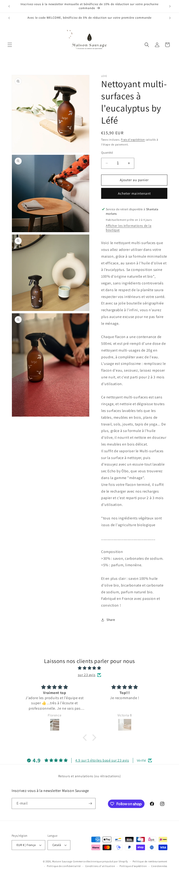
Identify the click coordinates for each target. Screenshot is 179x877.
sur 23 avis (87, 674)
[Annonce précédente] (9, 6)
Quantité (107, 153)
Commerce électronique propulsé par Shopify (100, 861)
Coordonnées (159, 866)
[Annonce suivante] (170, 6)
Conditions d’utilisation (100, 866)
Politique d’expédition (133, 866)
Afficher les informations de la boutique (128, 228)
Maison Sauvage (62, 861)
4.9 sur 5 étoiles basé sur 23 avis (102, 760)
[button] (10, 45)
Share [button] (111, 620)
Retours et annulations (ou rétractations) (89, 776)
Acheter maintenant (134, 193)
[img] (89, 668)
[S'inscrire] (90, 803)
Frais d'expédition (133, 139)
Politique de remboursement (150, 861)
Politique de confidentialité (64, 866)
